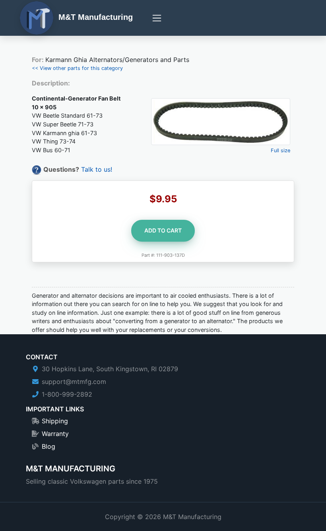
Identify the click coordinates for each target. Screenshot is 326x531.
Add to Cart (163, 230)
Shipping (55, 421)
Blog (48, 446)
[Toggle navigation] (157, 18)
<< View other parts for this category (77, 68)
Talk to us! (96, 169)
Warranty (55, 434)
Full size (280, 150)
